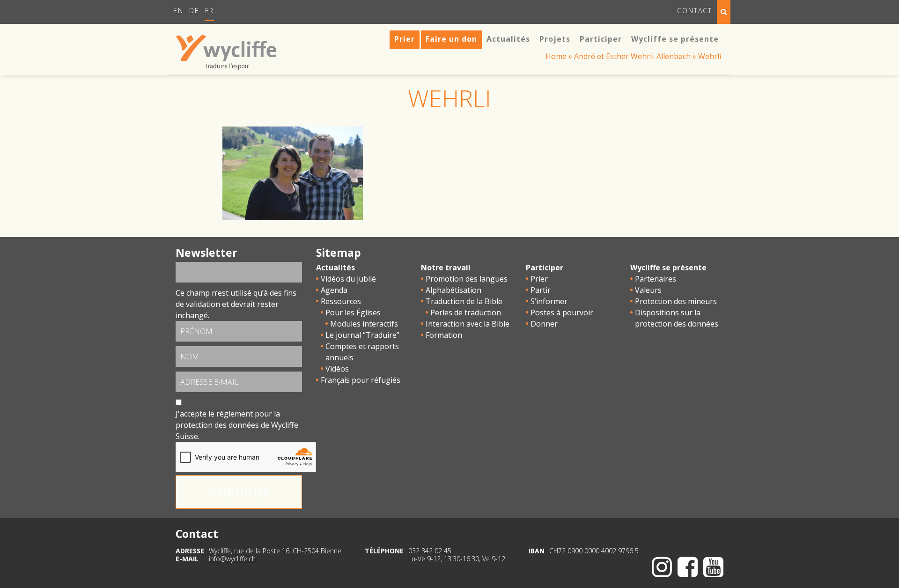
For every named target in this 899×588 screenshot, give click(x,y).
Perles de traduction (465, 312)
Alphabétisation (453, 290)
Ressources (341, 301)
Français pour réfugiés (360, 380)
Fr (209, 10)
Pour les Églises (353, 312)
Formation (444, 335)
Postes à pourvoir (562, 312)
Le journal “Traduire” (362, 335)
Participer (544, 267)
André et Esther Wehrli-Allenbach (632, 56)
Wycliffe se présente (668, 267)
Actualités (335, 267)
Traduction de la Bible (464, 301)
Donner (544, 324)
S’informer (549, 301)
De (194, 10)
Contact (694, 10)
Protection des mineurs (676, 301)
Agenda (334, 290)
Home (556, 56)
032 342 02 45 (429, 550)
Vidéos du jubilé (348, 279)
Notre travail (446, 267)
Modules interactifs (364, 324)
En (178, 10)
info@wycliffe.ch (232, 558)
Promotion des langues (467, 279)
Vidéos (337, 369)
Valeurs (648, 290)
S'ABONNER (238, 492)
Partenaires (655, 279)
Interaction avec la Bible (467, 324)
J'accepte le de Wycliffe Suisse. (237, 425)
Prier (539, 279)
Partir (541, 290)
